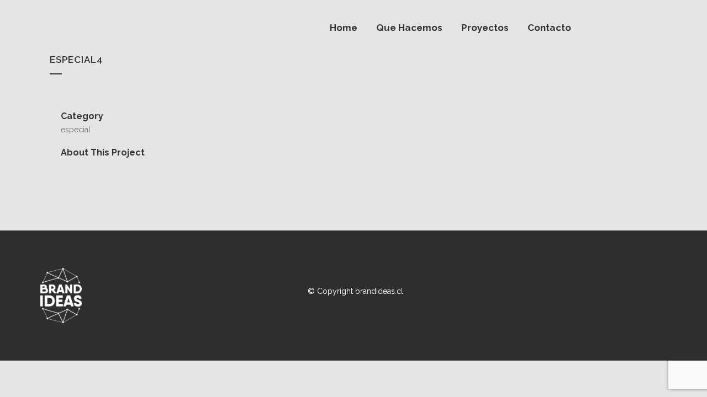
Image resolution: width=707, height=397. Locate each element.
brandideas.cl (379, 291)
